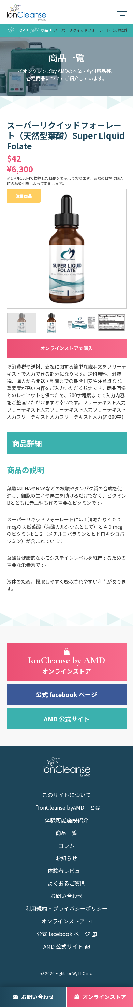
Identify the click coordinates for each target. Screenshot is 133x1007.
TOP (21, 30)
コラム (66, 846)
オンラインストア (63, 921)
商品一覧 (66, 833)
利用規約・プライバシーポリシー (66, 909)
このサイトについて (66, 795)
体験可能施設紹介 (66, 820)
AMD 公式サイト (67, 718)
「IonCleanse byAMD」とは (66, 808)
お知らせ (66, 858)
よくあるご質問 (66, 883)
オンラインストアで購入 (66, 348)
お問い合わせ (66, 896)
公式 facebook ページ (66, 694)
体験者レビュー (66, 871)
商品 (44, 30)
